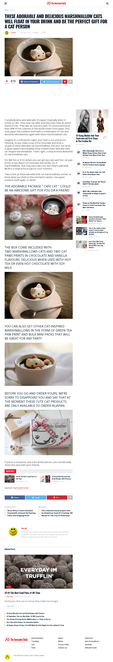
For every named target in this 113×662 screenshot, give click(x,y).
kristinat (10, 596)
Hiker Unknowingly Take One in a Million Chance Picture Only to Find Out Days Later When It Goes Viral (94, 153)
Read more (10, 606)
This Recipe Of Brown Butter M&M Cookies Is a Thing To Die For (29, 619)
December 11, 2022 (58, 481)
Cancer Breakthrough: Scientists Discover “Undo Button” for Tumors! (97, 219)
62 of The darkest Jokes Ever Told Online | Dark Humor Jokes (94, 173)
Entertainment (37, 638)
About (60, 638)
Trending (35, 641)
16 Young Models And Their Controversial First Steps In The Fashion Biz (87, 138)
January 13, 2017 (25, 32)
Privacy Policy (63, 644)
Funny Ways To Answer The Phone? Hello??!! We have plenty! (94, 183)
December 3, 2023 (22, 481)
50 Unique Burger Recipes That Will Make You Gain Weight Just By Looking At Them (35, 625)
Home (6, 10)
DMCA (60, 641)
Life (33, 644)
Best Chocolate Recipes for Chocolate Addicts (23, 622)
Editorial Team (91, 648)
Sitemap (88, 644)
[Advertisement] (39, 103)
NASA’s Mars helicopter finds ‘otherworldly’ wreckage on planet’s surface (94, 193)
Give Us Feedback (92, 641)
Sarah (13, 32)
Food (12, 10)
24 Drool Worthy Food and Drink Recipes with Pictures (61, 477)
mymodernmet (21, 487)
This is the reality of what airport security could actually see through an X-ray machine (98, 231)
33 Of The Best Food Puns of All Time (26, 477)
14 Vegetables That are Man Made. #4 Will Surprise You (25, 616)
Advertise (89, 638)
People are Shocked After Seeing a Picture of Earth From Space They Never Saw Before (94, 205)
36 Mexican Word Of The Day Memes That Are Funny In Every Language (94, 163)
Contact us (62, 648)
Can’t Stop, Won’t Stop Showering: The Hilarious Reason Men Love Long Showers (97, 244)
